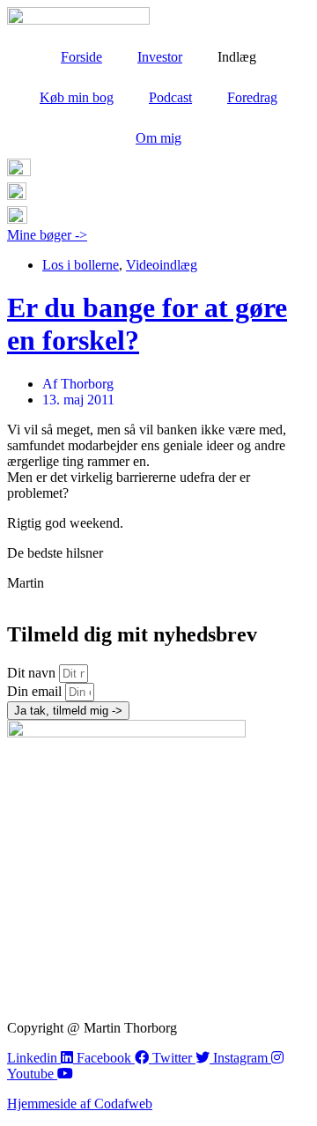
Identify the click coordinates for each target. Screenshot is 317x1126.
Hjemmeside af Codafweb (79, 1103)
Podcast (170, 97)
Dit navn (33, 672)
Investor (159, 56)
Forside (81, 56)
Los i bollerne (80, 264)
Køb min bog (77, 97)
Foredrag (252, 97)
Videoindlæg (161, 264)
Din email (36, 691)
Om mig (158, 137)
